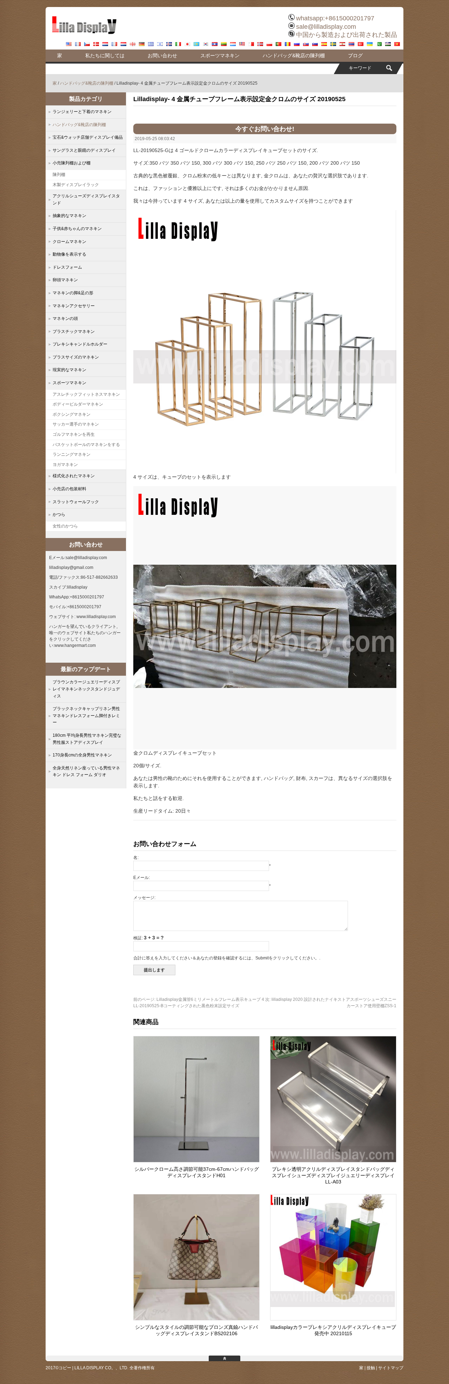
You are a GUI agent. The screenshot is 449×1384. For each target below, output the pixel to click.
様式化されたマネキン (74, 475)
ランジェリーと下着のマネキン (82, 111)
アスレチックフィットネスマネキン (86, 394)
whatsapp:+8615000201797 (335, 18)
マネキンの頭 (65, 318)
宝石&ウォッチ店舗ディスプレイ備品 (88, 137)
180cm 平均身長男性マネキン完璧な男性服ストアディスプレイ (87, 739)
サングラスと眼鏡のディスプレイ (84, 150)
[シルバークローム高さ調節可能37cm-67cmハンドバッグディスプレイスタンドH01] (196, 1160)
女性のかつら (65, 526)
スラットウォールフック (76, 501)
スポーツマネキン (220, 55)
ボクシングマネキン (72, 414)
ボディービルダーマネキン (78, 404)
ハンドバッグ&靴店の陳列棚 (294, 55)
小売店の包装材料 (69, 488)
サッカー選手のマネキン (76, 424)
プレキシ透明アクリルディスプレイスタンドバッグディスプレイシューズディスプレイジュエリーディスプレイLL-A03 (333, 1175)
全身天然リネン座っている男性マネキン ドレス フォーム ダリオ (86, 772)
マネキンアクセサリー (74, 305)
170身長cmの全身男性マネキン (82, 755)
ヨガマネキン (65, 464)
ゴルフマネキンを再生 (74, 434)
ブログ (355, 55)
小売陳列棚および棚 (72, 162)
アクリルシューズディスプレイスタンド (86, 199)
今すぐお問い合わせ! (264, 128)
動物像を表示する (69, 254)
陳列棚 (59, 174)
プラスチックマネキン (74, 331)
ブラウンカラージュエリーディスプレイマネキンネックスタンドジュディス (86, 689)
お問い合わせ (162, 55)
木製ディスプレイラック (76, 184)
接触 (371, 1367)
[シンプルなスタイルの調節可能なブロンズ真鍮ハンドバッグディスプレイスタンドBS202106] (196, 1318)
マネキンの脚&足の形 (73, 292)
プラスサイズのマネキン (76, 357)
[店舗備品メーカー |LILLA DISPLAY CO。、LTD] (84, 37)
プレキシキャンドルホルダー (80, 344)
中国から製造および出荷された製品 (346, 34)
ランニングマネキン (72, 454)
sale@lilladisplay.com (326, 26)
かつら (59, 514)
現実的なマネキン (69, 369)
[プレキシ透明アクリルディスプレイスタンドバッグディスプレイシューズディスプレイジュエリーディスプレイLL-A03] (333, 1160)
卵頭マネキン (65, 279)
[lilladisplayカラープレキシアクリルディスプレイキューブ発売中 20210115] (333, 1318)
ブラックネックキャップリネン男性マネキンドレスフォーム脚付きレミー (86, 715)
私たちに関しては (105, 55)
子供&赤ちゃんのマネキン (77, 228)
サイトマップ (390, 1367)
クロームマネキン (69, 241)
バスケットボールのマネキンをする (86, 444)
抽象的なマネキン (69, 215)
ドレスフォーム (67, 267)
